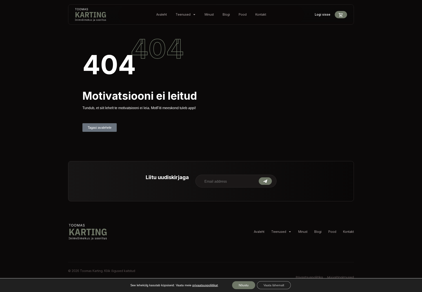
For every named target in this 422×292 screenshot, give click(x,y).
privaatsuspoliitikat (205, 285)
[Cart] (341, 14)
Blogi (226, 14)
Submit (265, 181)
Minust (209, 14)
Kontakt (260, 14)
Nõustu (244, 285)
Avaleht (161, 14)
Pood (243, 14)
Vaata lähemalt (274, 285)
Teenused (183, 14)
